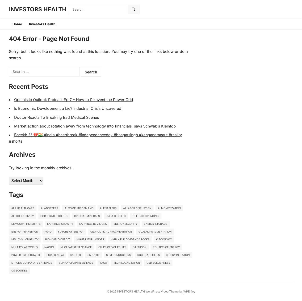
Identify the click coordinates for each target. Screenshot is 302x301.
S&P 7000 (94, 255)
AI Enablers (108, 208)
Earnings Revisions (93, 223)
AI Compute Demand (79, 208)
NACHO (49, 247)
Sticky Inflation (178, 255)
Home (17, 24)
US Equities (19, 270)
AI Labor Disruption (137, 208)
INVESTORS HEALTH (37, 9)
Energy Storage (155, 223)
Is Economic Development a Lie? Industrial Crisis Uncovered (67, 108)
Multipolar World (24, 247)
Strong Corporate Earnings (31, 262)
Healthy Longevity (24, 239)
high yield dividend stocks (130, 239)
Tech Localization (126, 262)
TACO (103, 262)
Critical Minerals (87, 216)
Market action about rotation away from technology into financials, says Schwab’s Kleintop (95, 126)
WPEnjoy (189, 291)
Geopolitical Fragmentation (111, 231)
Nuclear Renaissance (76, 247)
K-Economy (164, 239)
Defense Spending (146, 216)
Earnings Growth (60, 223)
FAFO (48, 231)
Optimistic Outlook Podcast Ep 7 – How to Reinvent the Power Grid (73, 99)
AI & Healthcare (22, 208)
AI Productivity (22, 216)
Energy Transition (24, 231)
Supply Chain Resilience (76, 262)
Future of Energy (71, 231)
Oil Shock (139, 247)
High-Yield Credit (57, 239)
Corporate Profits (53, 216)
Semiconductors (118, 255)
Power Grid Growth (25, 255)
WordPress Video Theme (162, 291)
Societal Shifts (148, 255)
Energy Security (125, 223)
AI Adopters (49, 208)
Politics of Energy (166, 247)
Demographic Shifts (26, 223)
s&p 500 (75, 255)
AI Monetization (169, 208)
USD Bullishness (158, 262)
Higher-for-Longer (90, 239)
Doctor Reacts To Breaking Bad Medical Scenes (56, 117)
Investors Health (42, 24)
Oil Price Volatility (112, 247)
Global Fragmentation (155, 231)
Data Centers (116, 216)
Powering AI (55, 255)
